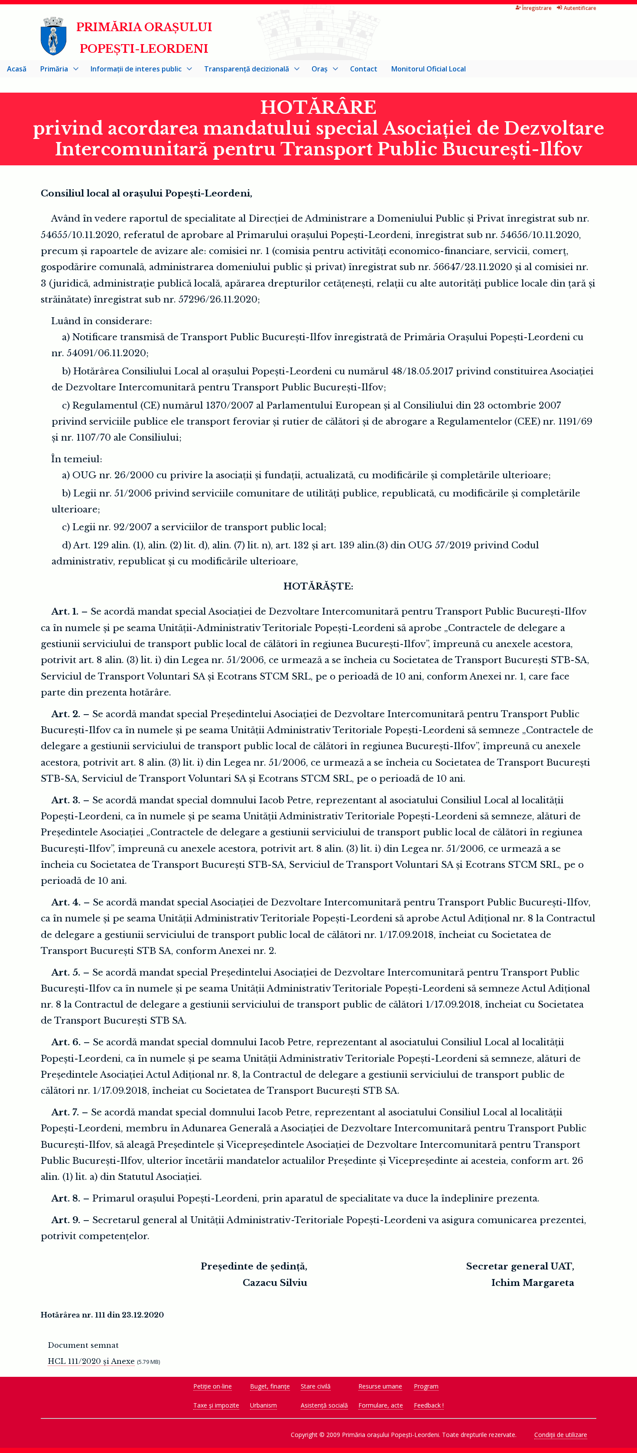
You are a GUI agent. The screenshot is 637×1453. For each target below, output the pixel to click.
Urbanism (263, 1405)
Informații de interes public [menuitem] (133, 70)
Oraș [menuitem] (316, 70)
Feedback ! (429, 1405)
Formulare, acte (380, 1405)
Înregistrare (537, 8)
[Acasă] (54, 52)
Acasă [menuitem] (16, 69)
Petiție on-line (212, 1386)
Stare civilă (316, 1386)
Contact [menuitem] (363, 69)
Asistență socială (324, 1405)
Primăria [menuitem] (50, 70)
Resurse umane (380, 1386)
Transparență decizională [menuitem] (243, 70)
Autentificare (580, 8)
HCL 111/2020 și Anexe (91, 1361)
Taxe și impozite (216, 1405)
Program (426, 1386)
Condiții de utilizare (560, 1434)
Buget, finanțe (270, 1386)
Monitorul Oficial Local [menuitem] (428, 69)
